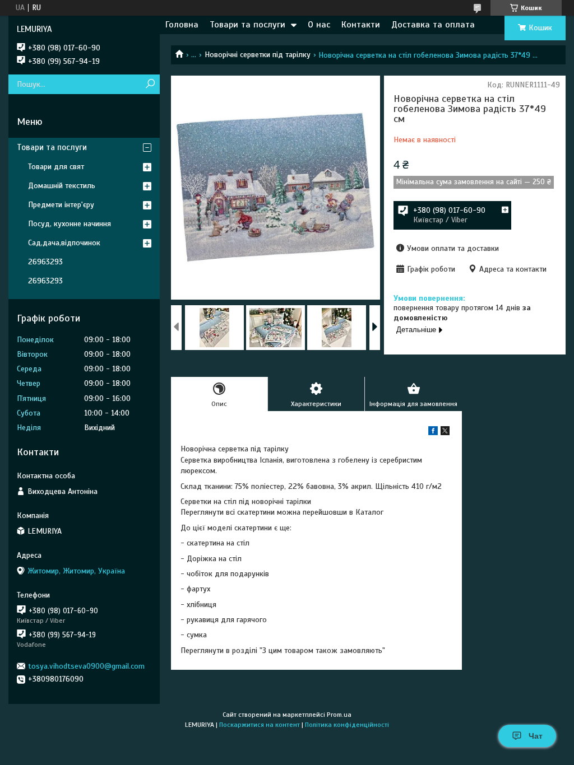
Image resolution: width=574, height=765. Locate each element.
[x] (445, 432)
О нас (319, 24)
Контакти (360, 24)
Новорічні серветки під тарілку (258, 54)
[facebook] (433, 432)
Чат (536, 735)
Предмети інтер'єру (61, 204)
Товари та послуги (247, 24)
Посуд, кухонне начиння (69, 223)
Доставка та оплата (433, 24)
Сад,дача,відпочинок (64, 243)
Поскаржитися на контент (259, 725)
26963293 (45, 262)
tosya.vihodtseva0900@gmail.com (86, 666)
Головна (181, 24)
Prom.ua (339, 715)
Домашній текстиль (61, 185)
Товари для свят (56, 166)
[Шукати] (150, 84)
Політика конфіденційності (347, 725)
